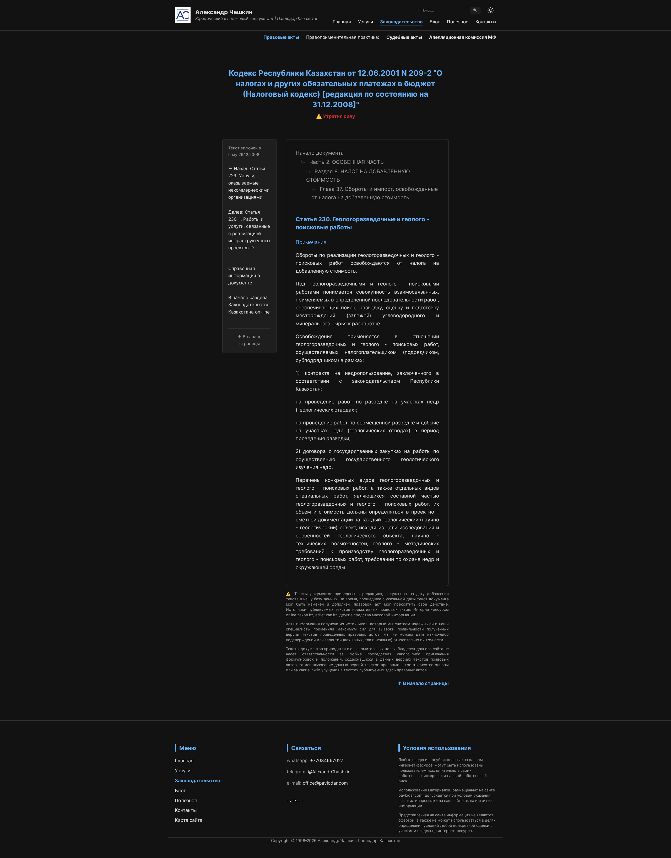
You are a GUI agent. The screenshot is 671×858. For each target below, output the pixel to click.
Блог (435, 21)
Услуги (365, 21)
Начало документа (320, 153)
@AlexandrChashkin (329, 771)
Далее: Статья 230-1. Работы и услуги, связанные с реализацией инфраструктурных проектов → (249, 230)
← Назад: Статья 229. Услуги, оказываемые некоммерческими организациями (248, 183)
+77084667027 (326, 760)
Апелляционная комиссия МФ (462, 37)
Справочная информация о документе (244, 275)
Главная (342, 21)
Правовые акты (281, 37)
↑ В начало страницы (423, 683)
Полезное (457, 21)
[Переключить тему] (490, 10)
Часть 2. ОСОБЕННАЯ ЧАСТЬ (346, 162)
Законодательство (401, 21)
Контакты (485, 21)
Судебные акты (404, 37)
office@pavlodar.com (325, 783)
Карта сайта (188, 820)
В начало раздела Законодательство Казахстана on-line (249, 305)
